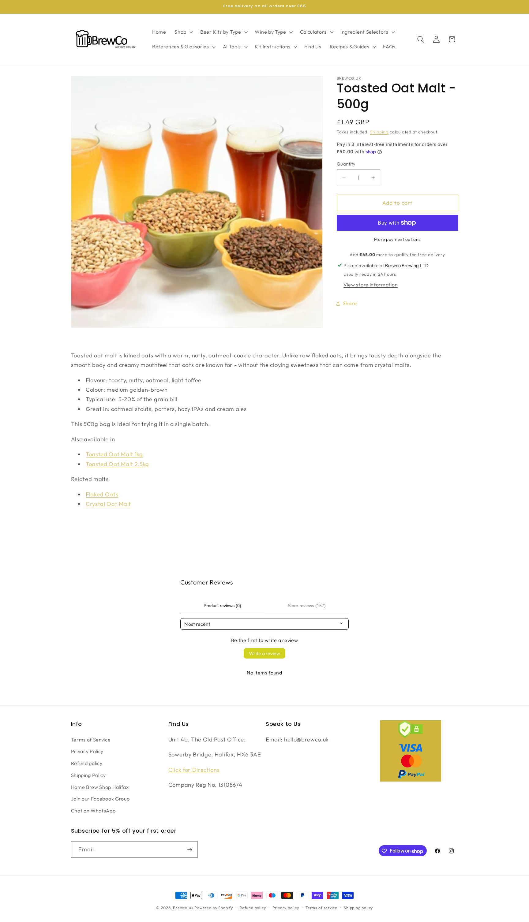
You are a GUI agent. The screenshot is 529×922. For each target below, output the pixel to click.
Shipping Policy (88, 775)
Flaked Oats (102, 494)
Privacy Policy (87, 751)
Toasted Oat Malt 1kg (114, 454)
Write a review (264, 653)
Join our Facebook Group (100, 799)
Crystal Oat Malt (108, 503)
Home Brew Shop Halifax (100, 787)
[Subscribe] (189, 850)
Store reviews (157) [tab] (307, 605)
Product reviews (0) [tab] (222, 605)
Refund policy (87, 763)
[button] (183, 31)
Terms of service (321, 907)
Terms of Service (91, 739)
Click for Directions (194, 769)
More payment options (397, 239)
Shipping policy (358, 907)
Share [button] (350, 303)
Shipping (379, 132)
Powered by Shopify (213, 907)
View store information (370, 285)
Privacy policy (285, 907)
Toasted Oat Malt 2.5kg (117, 464)
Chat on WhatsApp (93, 811)
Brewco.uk (183, 907)
